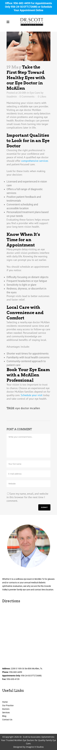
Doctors (5, 709)
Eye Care (35, 92)
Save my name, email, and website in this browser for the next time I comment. (27, 497)
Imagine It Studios (35, 746)
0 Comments (26, 96)
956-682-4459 (21, 3)
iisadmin (12, 96)
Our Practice (7, 705)
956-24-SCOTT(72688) (24, 6)
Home (5, 702)
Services (6, 712)
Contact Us (7, 719)
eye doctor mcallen (27, 408)
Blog (4, 716)
